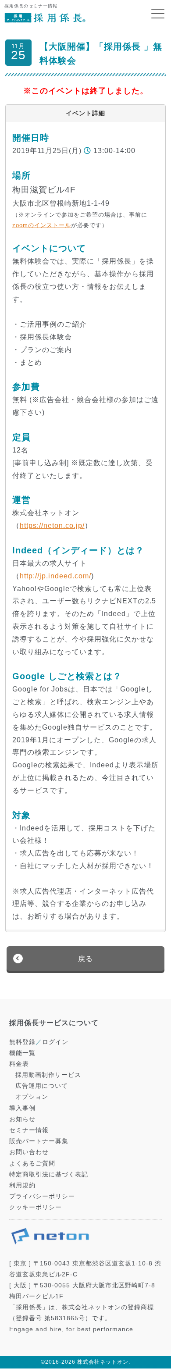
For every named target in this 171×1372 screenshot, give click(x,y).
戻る (85, 958)
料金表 (19, 1063)
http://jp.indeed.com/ (55, 576)
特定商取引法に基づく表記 (48, 1174)
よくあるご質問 (32, 1163)
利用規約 (22, 1185)
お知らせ (22, 1119)
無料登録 (22, 1041)
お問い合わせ (29, 1151)
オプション (31, 1096)
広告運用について (41, 1085)
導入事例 (22, 1108)
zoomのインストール (41, 225)
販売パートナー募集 (38, 1140)
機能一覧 (22, 1052)
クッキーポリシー (35, 1207)
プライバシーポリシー (42, 1196)
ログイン (55, 1041)
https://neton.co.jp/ (52, 525)
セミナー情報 (29, 1129)
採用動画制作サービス (48, 1074)
